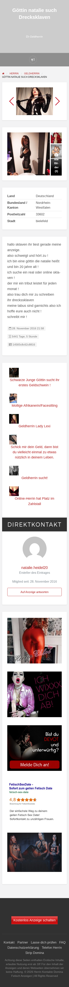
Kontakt (9, 942)
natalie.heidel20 (34, 567)
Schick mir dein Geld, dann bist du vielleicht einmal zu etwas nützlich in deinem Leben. (34, 452)
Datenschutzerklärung (23, 947)
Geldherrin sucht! (34, 478)
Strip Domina (34, 953)
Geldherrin (36, 36)
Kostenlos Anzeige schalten (34, 920)
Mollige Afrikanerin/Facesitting (35, 405)
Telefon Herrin (52, 947)
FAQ (62, 942)
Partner (22, 942)
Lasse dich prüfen (43, 942)
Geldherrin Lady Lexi (34, 426)
